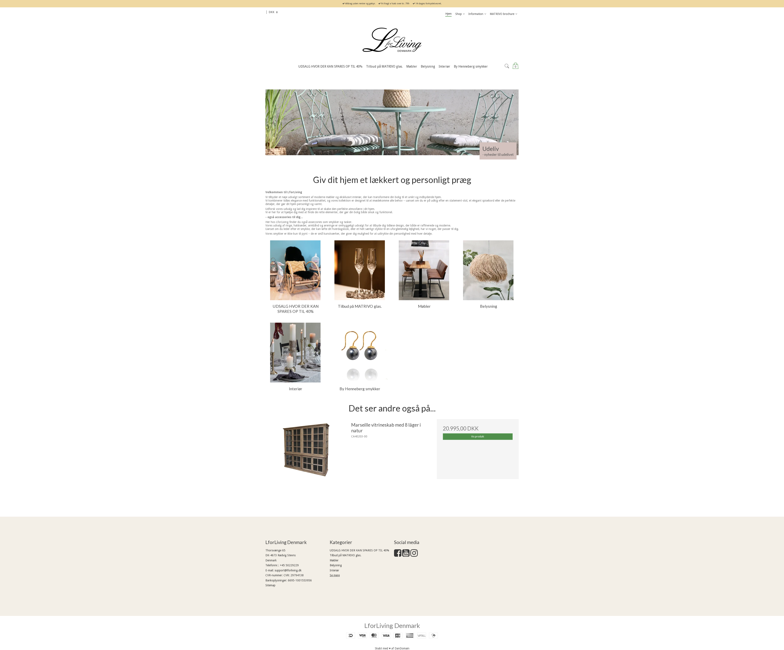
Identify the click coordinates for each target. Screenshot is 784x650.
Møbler (334, 560)
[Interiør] (295, 352)
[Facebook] (397, 555)
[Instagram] (414, 555)
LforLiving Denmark (392, 625)
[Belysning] (488, 270)
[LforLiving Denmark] (392, 40)
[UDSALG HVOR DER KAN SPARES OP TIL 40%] (295, 270)
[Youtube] (406, 555)
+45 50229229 (289, 565)
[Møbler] (424, 270)
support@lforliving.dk (288, 570)
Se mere (335, 575)
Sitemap (270, 585)
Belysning (336, 565)
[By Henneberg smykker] (360, 352)
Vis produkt (477, 436)
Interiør (334, 570)
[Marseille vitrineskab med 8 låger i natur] (306, 460)
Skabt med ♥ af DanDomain (392, 648)
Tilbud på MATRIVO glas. (345, 555)
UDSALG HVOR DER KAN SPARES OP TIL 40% (359, 550)
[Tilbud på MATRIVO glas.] (360, 270)
